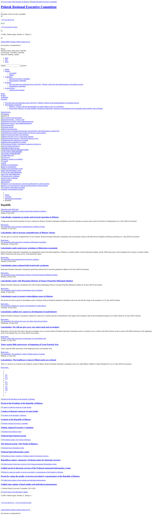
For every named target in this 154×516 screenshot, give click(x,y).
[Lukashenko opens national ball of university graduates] (20, 259)
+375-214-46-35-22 (7, 20)
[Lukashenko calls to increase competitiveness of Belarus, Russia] (23, 227)
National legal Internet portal (13, 436)
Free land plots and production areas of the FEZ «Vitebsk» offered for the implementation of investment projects (46, 84)
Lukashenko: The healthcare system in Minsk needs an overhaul (28, 360)
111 (6, 375)
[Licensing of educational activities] (13, 187)
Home (7, 69)
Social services (10, 88)
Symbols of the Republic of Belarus (16, 419)
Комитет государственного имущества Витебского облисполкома (24, 185)
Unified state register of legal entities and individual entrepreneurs (29, 484)
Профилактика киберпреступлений (13, 142)
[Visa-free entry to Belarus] (10, 176)
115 (6, 382)
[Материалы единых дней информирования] (17, 121)
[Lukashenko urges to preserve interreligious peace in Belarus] (22, 290)
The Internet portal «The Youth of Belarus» (19, 444)
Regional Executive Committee (19, 79)
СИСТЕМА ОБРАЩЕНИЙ (10, 153)
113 (6, 379)
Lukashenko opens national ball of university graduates (25, 265)
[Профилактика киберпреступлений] (14, 140)
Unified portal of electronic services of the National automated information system (36, 468)
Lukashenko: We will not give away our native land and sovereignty (30, 327)
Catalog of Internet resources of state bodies (19, 411)
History (11, 75)
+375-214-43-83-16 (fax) (9, 27)
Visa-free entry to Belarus (9, 178)
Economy (8, 82)
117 (6, 386)
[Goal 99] (4, 161)
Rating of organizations (8, 167)
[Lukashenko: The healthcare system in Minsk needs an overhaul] (23, 354)
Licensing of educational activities (12, 189)
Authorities (8, 77)
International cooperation (17, 86)
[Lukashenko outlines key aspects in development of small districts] (23, 306)
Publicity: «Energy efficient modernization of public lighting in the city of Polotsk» (36, 106)
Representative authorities (17, 80)
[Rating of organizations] (9, 165)
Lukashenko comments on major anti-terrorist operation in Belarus (30, 217)
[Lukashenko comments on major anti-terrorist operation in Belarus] (23, 211)
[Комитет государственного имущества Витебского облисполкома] (25, 184)
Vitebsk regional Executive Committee (17, 427)
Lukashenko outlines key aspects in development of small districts (29, 312)
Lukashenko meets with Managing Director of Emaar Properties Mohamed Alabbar (37, 281)
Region (7, 71)
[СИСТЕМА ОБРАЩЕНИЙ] (11, 152)
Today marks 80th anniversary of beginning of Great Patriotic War (30, 344)
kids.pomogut (5, 182)
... (5, 380)
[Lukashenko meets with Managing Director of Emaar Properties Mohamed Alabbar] (29, 275)
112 (6, 377)
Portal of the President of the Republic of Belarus (22, 403)
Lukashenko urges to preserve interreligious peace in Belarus (27, 296)
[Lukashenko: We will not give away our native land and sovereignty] (24, 321)
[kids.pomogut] (6, 180)
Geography (13, 73)
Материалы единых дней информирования (16, 123)
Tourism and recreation (16, 90)
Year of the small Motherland (10, 174)
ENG (7, 62)
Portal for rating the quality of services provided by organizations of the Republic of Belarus (40, 476)
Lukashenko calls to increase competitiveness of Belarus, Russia (28, 232)
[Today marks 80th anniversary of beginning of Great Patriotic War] (23, 338)
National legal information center (15, 452)
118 (6, 388)
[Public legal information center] (12, 168)
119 (6, 390)
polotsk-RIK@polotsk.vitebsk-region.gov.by (15, 42)
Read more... (5, 225)
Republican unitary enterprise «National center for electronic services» (31, 460)
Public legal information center (11, 170)
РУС (6, 60)
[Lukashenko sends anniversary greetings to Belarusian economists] (23, 242)
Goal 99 (3, 163)
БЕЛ (6, 58)
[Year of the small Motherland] (11, 172)
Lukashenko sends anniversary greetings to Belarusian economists (29, 248)
